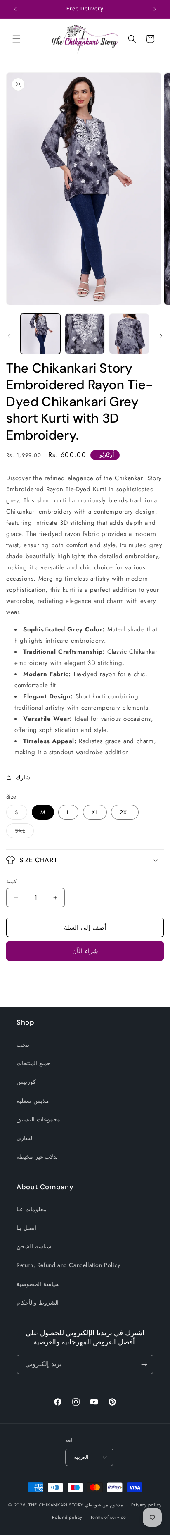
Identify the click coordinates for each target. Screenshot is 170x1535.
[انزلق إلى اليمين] (161, 336)
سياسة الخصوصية (38, 1284)
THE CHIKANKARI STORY (55, 1505)
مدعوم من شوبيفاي (104, 1505)
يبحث (23, 1044)
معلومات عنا (32, 1209)
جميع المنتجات (34, 1063)
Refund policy (67, 1517)
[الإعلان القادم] (155, 9)
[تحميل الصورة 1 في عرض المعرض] (40, 333)
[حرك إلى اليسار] (9, 336)
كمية (11, 881)
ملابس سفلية (33, 1101)
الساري (25, 1138)
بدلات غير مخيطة (37, 1156)
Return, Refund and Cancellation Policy (68, 1265)
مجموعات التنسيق (38, 1119)
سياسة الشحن (34, 1246)
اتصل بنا (26, 1228)
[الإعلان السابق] (15, 9)
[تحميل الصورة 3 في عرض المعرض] (129, 333)
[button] (16, 39)
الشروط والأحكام (38, 1302)
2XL (125, 812)
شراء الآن (85, 951)
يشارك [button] (24, 777)
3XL (24, 832)
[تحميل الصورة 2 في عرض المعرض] (85, 333)
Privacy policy (146, 1505)
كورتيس (26, 1082)
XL (95, 812)
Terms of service (108, 1517)
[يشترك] (144, 1364)
